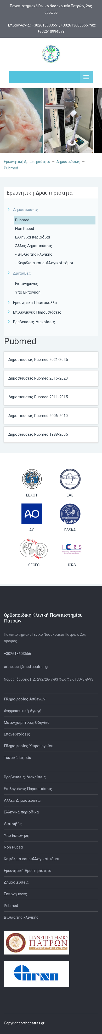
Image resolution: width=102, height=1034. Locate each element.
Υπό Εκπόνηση (28, 292)
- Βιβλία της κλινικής (33, 254)
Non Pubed (24, 228)
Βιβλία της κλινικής (21, 917)
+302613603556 (17, 654)
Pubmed (11, 168)
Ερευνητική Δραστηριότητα (27, 162)
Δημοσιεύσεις (68, 162)
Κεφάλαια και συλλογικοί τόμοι (31, 859)
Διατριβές (13, 823)
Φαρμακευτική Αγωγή (22, 710)
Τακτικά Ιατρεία (17, 757)
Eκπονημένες (26, 283)
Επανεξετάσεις (17, 734)
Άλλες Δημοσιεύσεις (33, 245)
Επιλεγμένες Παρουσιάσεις (37, 312)
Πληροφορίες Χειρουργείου (28, 746)
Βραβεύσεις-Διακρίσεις (34, 322)
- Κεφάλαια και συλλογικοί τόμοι (44, 263)
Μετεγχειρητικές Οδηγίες (26, 722)
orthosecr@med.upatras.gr (26, 667)
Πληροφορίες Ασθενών (24, 699)
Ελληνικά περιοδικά (32, 237)
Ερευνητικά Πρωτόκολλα (35, 302)
